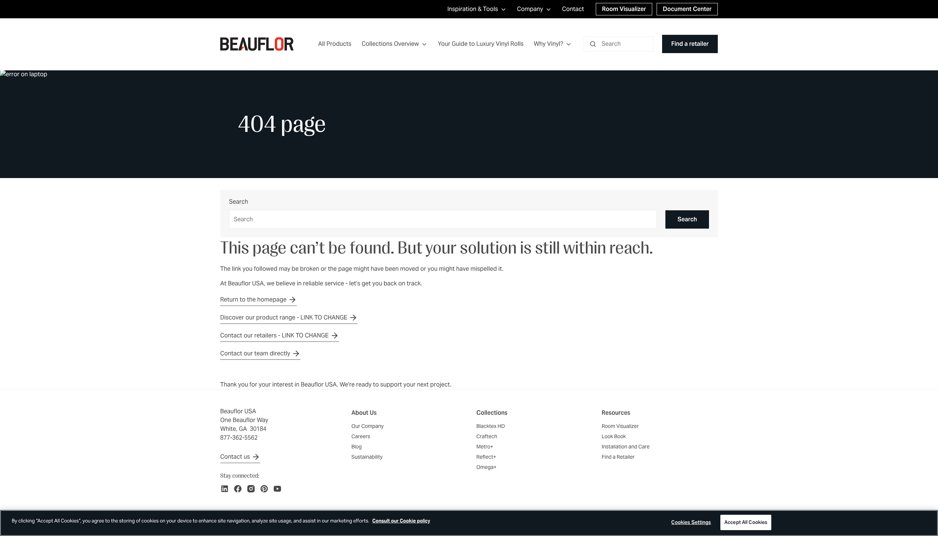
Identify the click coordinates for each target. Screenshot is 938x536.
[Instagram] (251, 488)
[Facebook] (237, 488)
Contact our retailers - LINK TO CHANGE (274, 335)
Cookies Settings (691, 522)
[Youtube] (277, 488)
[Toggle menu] (424, 44)
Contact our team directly (255, 353)
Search (238, 202)
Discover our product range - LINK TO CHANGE (283, 317)
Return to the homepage (253, 299)
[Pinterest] (264, 488)
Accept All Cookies (745, 522)
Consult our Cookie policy (401, 521)
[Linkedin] (224, 488)
